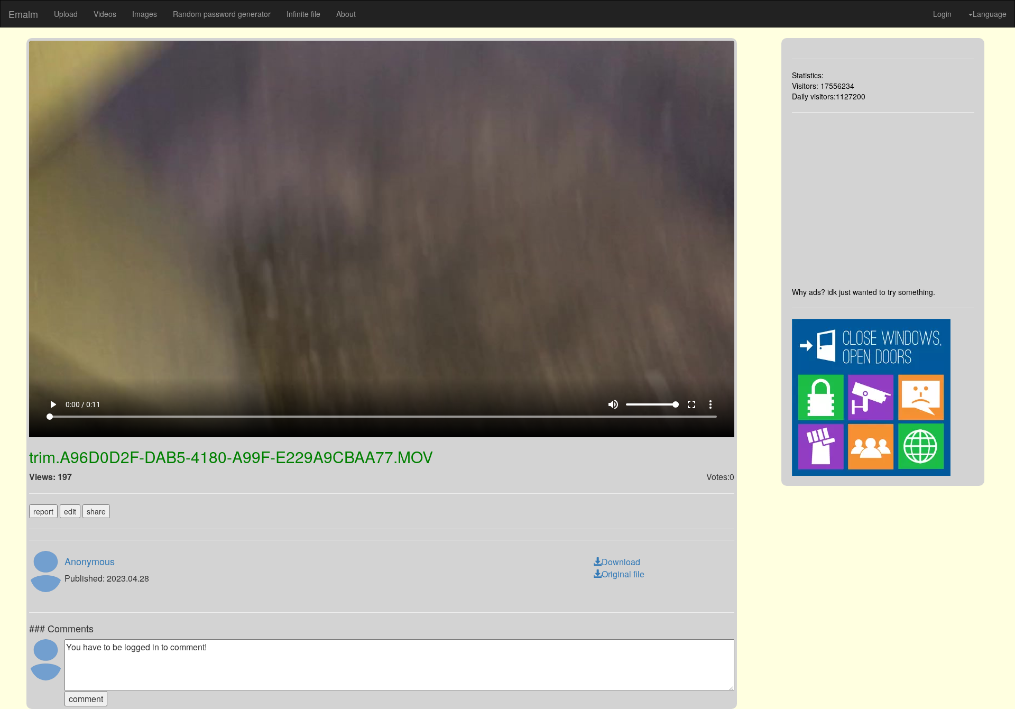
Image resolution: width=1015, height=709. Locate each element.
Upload (66, 13)
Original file (623, 574)
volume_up (613, 404)
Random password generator (222, 13)
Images (144, 13)
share (96, 511)
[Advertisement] (883, 199)
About (346, 13)
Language (990, 13)
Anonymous (89, 561)
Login (942, 13)
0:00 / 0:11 (83, 404)
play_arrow (53, 404)
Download (621, 562)
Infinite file (303, 13)
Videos (105, 13)
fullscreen (691, 404)
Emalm (23, 14)
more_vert (710, 404)
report (43, 511)
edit (70, 511)
